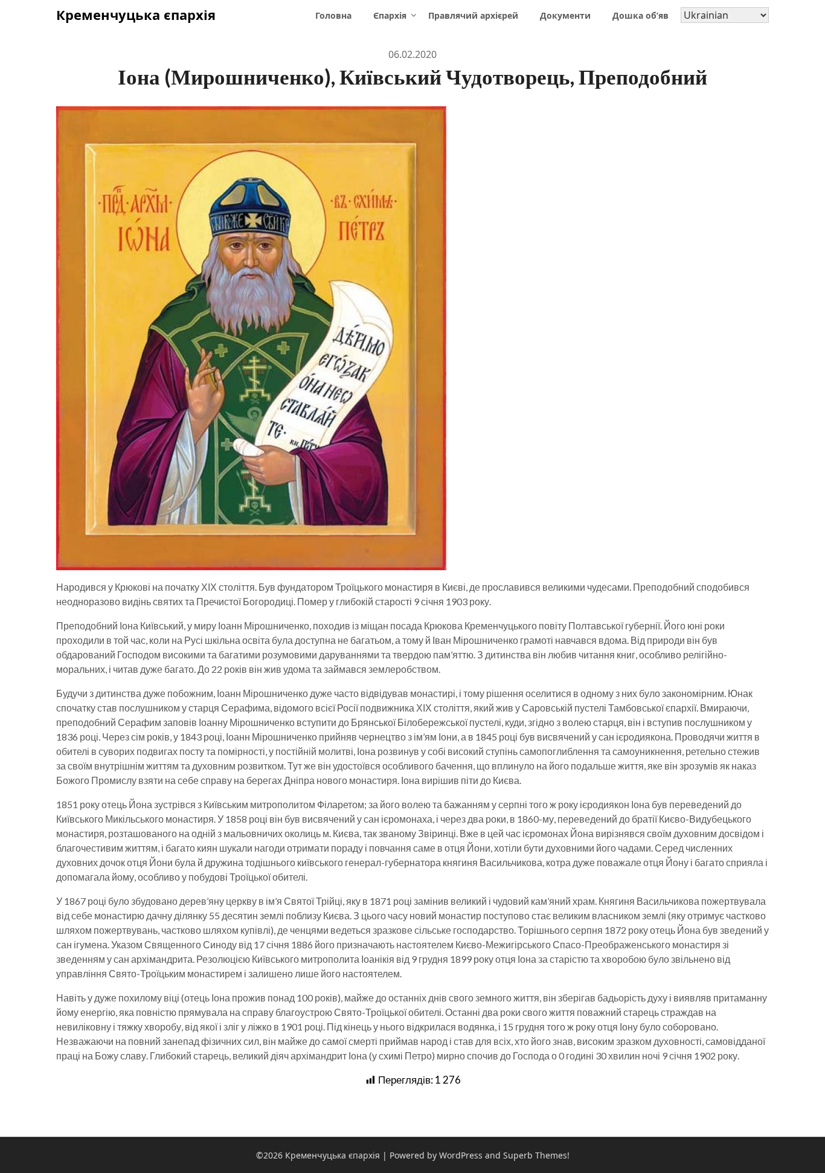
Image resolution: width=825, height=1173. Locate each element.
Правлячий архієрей (473, 15)
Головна (333, 15)
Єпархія (389, 15)
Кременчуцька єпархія (136, 14)
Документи (565, 15)
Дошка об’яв (640, 15)
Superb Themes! (536, 1155)
